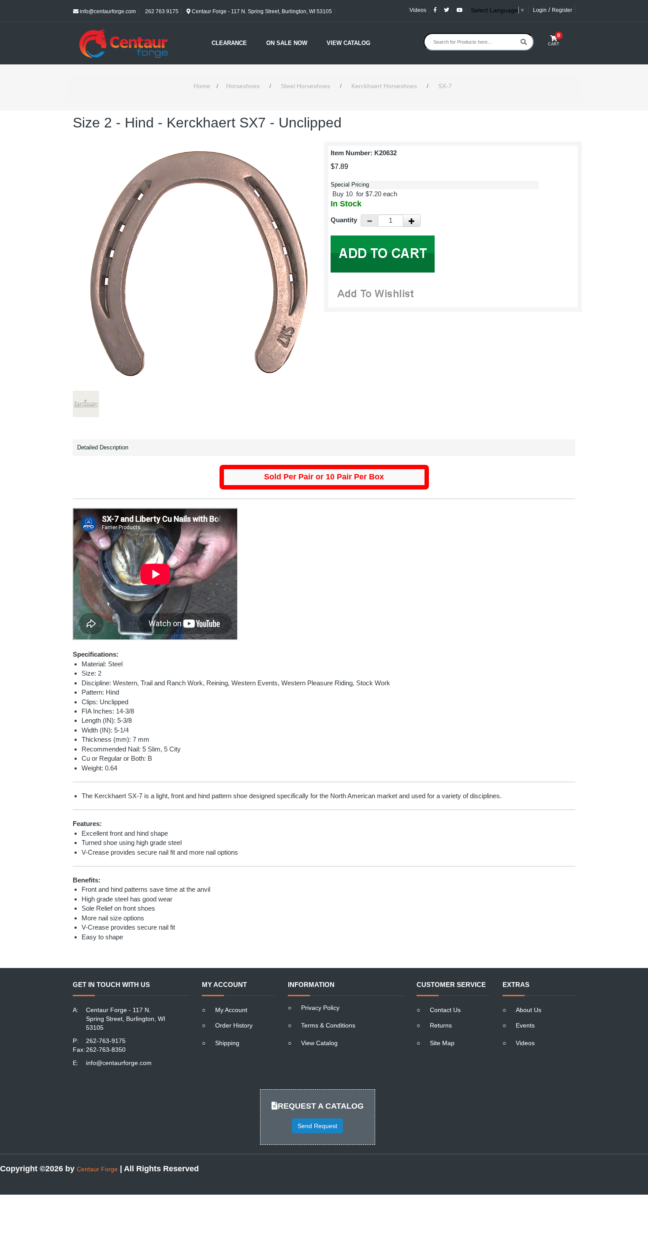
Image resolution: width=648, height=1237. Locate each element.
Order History (234, 1025)
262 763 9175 (161, 11)
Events (525, 1025)
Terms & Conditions (328, 1025)
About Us (528, 1009)
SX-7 (445, 86)
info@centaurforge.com (107, 11)
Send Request (317, 1125)
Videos (418, 10)
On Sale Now (286, 43)
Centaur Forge (97, 1169)
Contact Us (445, 1009)
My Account (231, 1009)
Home (202, 86)
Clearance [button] (229, 43)
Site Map (442, 1042)
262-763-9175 (106, 1040)
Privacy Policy (320, 1007)
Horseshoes (243, 86)
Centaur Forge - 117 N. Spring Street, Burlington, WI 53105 (261, 11)
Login (540, 10)
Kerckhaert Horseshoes (384, 86)
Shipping (227, 1042)
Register (562, 10)
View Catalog (348, 43)
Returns (441, 1025)
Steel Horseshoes (305, 86)
